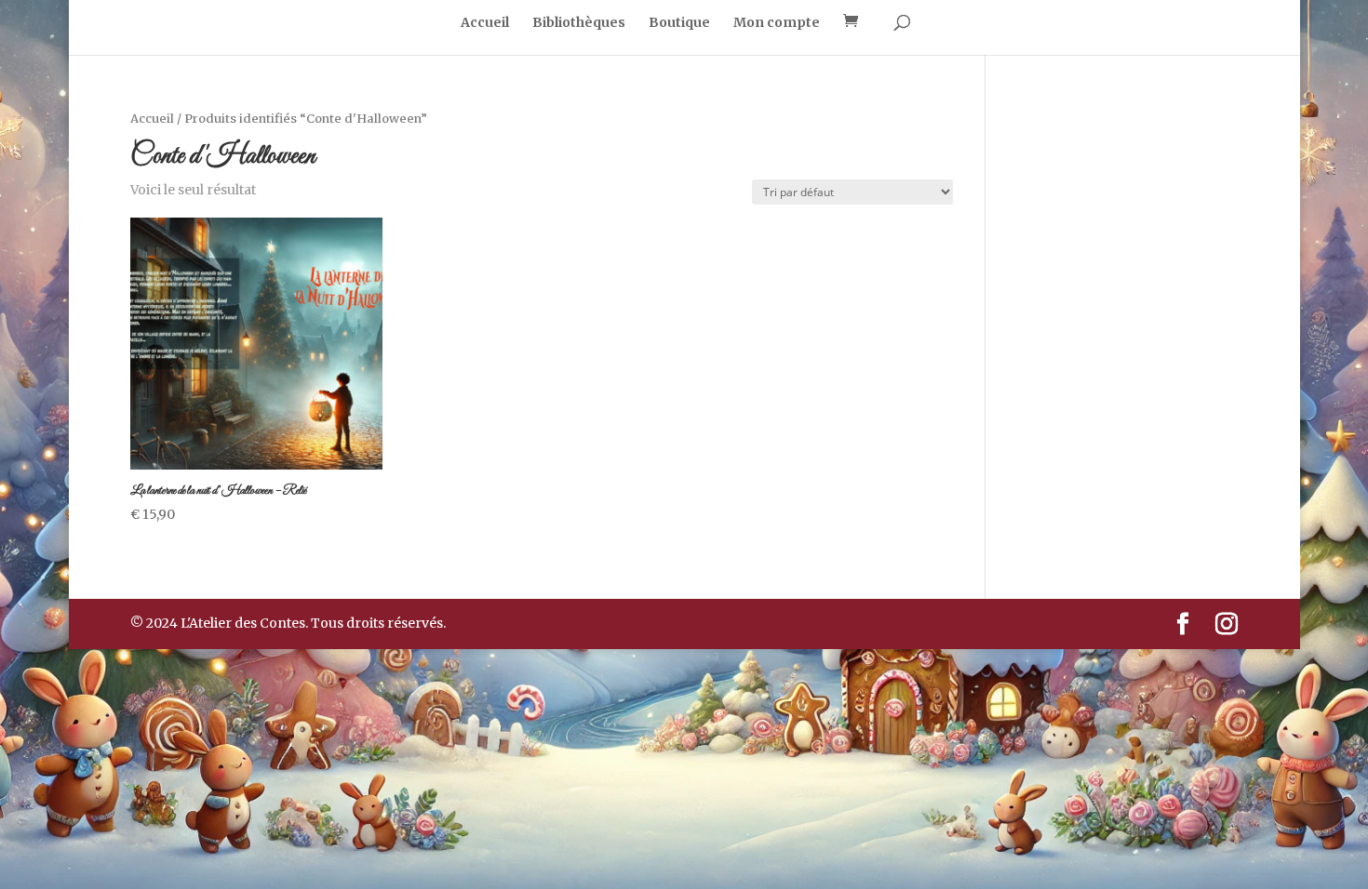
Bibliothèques (578, 23)
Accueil (485, 23)
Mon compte (776, 23)
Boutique (679, 23)
